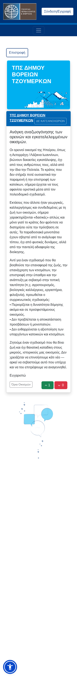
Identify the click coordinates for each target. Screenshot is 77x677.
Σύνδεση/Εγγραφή (57, 11)
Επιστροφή (17, 52)
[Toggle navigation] (38, 30)
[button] (10, 667)
